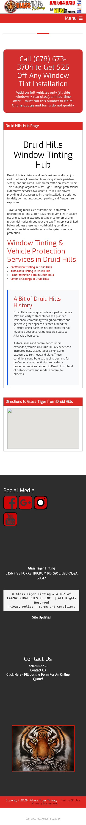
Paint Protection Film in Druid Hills (32, 275)
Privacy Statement (45, 803)
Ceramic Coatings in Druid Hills (30, 279)
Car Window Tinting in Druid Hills (31, 267)
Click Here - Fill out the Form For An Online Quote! (38, 676)
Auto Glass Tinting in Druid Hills (30, 271)
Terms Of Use (70, 800)
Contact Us (38, 670)
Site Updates (41, 617)
